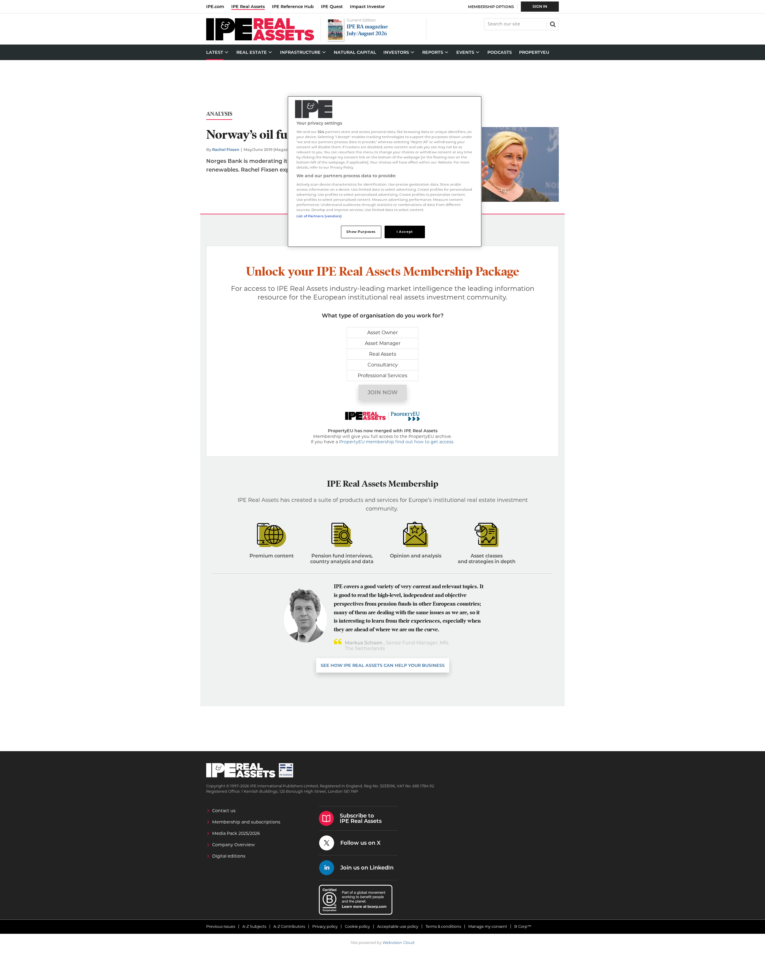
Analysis (219, 114)
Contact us (223, 810)
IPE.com (215, 6)
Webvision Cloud (398, 942)
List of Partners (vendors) (319, 216)
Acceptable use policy (397, 926)
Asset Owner (382, 332)
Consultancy (383, 365)
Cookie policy (357, 926)
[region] (384, 171)
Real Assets (382, 354)
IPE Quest (332, 6)
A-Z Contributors (289, 926)
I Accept (405, 232)
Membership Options (491, 6)
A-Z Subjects (254, 926)
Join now (383, 392)
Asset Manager (382, 343)
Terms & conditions (443, 926)
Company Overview (233, 844)
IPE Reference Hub (293, 6)
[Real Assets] (260, 39)
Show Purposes (360, 232)
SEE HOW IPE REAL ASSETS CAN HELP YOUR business (383, 665)
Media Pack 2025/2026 (236, 833)
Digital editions (228, 856)
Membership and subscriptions (246, 822)
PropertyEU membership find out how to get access (396, 441)
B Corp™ (522, 926)
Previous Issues (220, 926)
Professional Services (382, 375)
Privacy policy (325, 926)
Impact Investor (367, 6)
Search (552, 23)
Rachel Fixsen (225, 149)
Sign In (540, 6)
